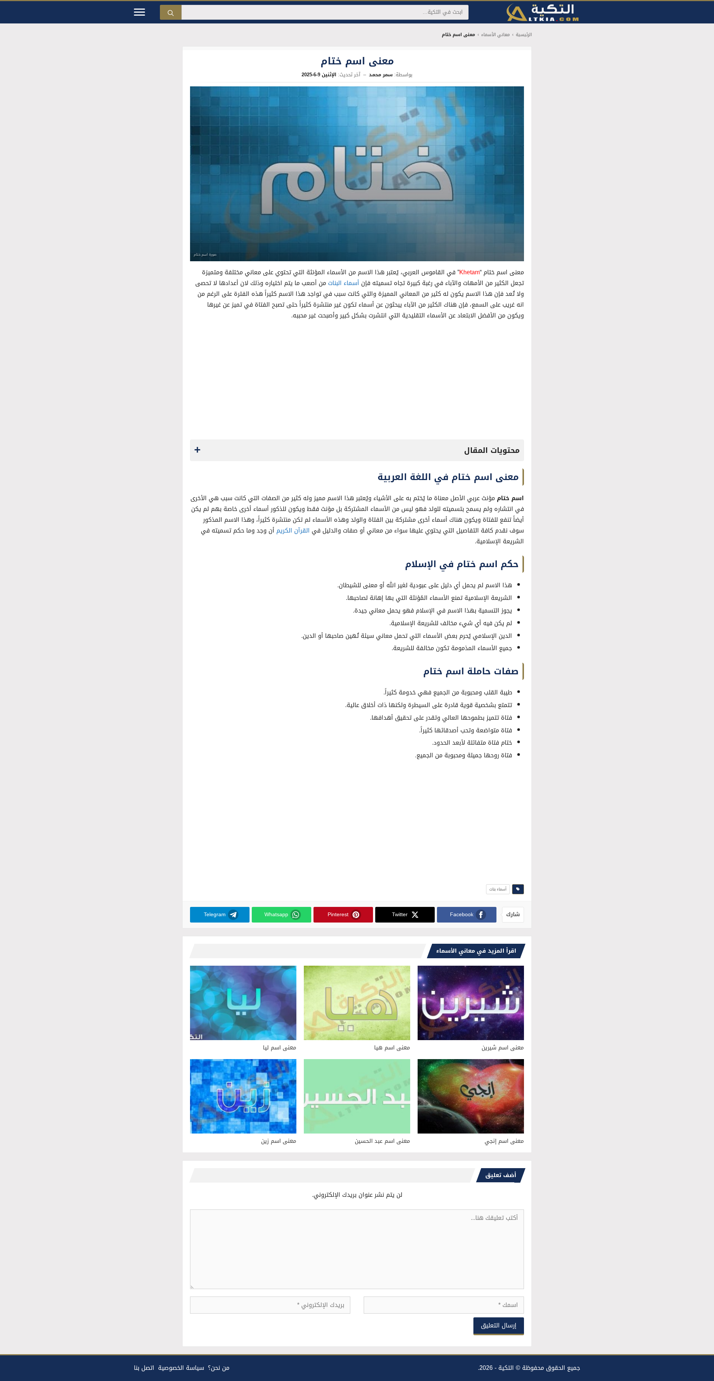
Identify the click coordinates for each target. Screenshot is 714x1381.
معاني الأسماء (495, 35)
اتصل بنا (144, 1368)
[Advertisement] (357, 382)
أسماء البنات (343, 283)
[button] (357, 450)
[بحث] (170, 12)
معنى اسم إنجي (504, 1141)
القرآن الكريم (293, 530)
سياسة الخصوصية (181, 1368)
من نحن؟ (218, 1368)
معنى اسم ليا (279, 1047)
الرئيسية (524, 35)
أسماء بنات (497, 889)
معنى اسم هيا (392, 1047)
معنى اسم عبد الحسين (382, 1141)
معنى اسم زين (278, 1141)
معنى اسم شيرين (503, 1047)
